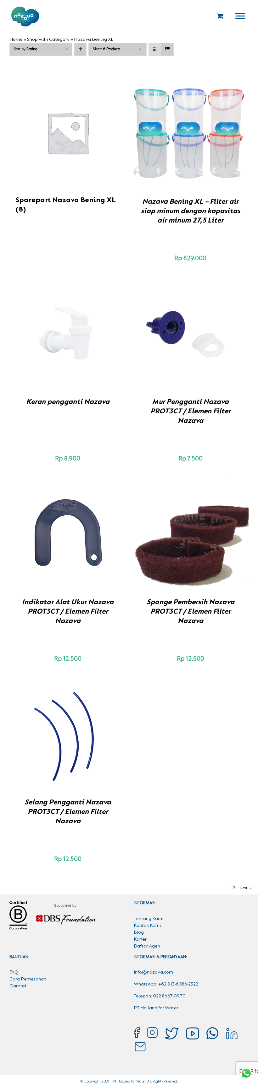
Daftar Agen (147, 946)
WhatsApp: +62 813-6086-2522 (166, 984)
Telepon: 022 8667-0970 (160, 996)
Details (212, 137)
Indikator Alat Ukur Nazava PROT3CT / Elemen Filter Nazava (68, 612)
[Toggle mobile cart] (220, 16)
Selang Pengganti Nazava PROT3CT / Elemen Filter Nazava (68, 812)
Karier (140, 939)
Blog (139, 932)
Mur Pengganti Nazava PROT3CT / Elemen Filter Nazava (190, 411)
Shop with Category (48, 39)
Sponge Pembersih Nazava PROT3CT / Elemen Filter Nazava (190, 612)
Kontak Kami (147, 925)
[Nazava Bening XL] (190, 133)
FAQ (13, 972)
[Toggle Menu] (240, 16)
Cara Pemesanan (27, 979)
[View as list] (167, 49)
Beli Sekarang (177, 137)
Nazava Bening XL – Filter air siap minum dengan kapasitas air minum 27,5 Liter (190, 211)
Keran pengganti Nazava (67, 402)
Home (16, 39)
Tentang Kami (148, 918)
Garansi (17, 986)
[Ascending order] (80, 49)
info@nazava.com (153, 972)
